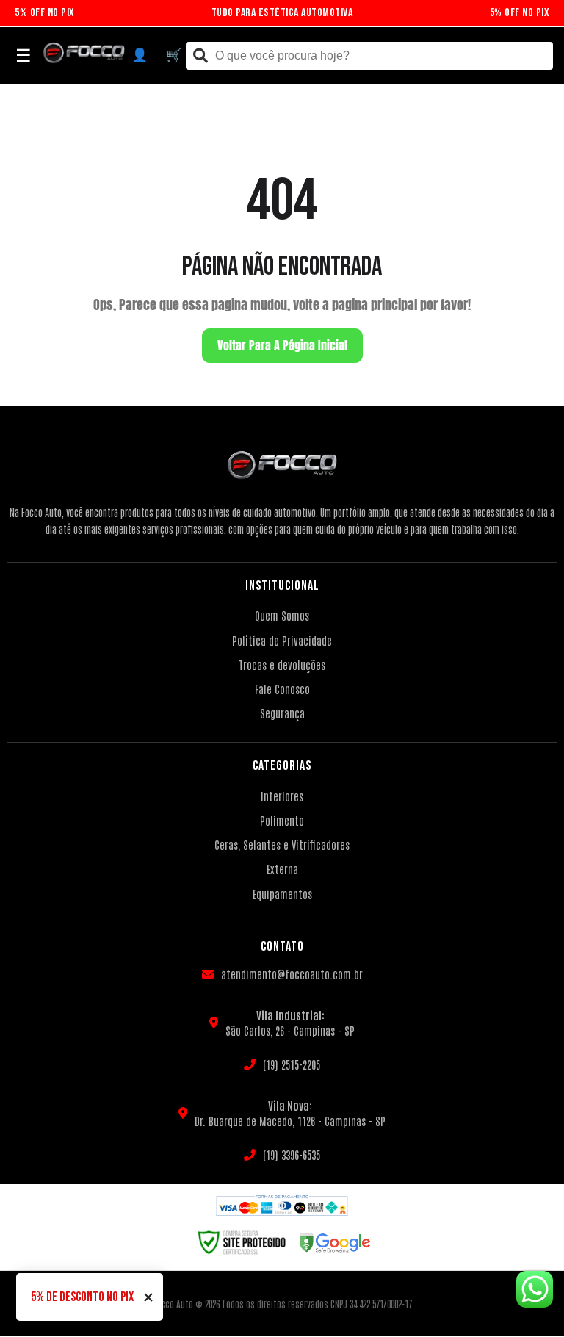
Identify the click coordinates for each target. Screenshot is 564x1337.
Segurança (282, 713)
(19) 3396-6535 (291, 1154)
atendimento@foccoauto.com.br (292, 974)
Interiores (282, 796)
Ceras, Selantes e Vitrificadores (282, 844)
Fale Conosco (282, 689)
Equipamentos (282, 894)
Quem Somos (282, 615)
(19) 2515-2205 (291, 1064)
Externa (282, 869)
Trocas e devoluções (282, 664)
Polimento (282, 820)
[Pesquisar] (200, 56)
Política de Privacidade (282, 640)
